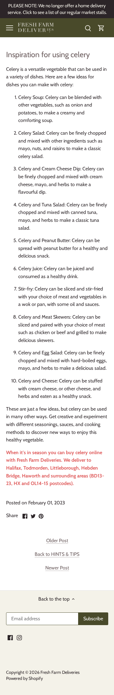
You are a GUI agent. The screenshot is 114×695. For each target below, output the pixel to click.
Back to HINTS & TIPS (57, 554)
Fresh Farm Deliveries (39, 460)
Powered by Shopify (24, 678)
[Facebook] (10, 637)
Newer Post (57, 568)
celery (81, 452)
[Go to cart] (101, 27)
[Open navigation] (9, 27)
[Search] (88, 27)
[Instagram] (19, 637)
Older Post (57, 540)
